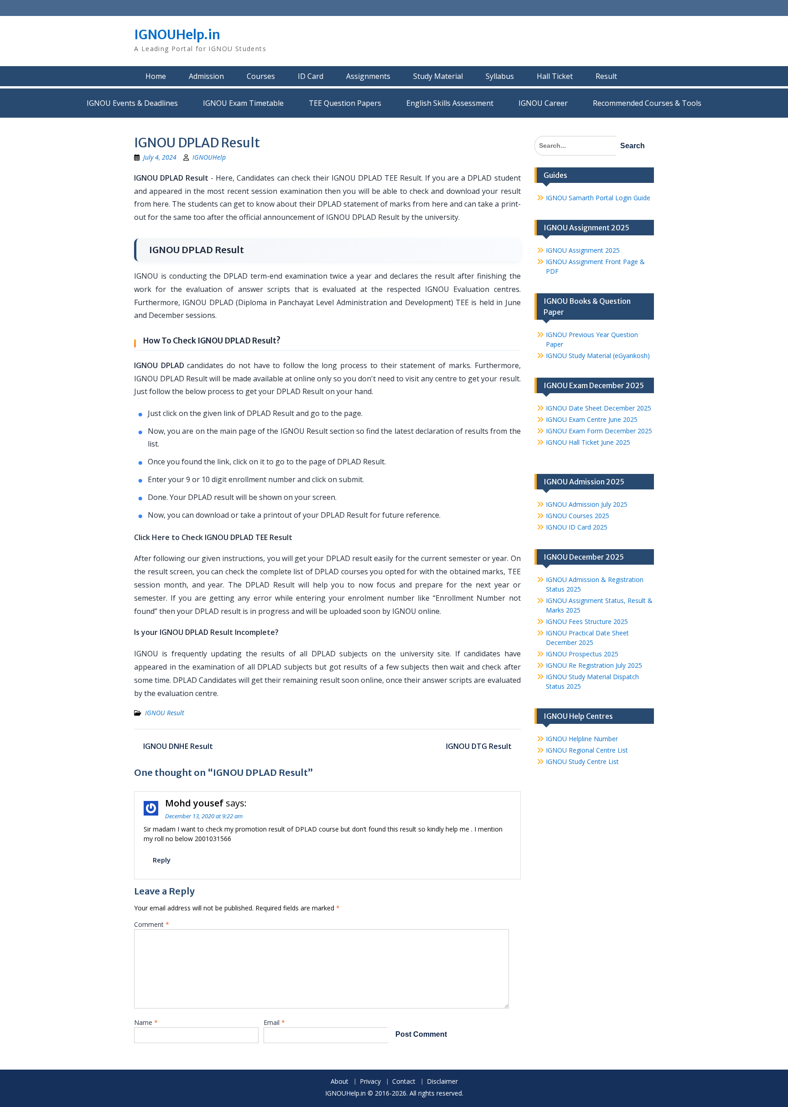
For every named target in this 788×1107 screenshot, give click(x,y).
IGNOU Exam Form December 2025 (599, 430)
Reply (162, 859)
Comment (151, 924)
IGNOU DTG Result (479, 746)
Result (606, 76)
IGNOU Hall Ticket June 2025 (588, 442)
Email (274, 1022)
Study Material (438, 76)
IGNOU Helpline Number (582, 738)
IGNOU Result (164, 712)
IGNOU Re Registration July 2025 (594, 665)
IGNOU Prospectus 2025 (582, 654)
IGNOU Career (543, 103)
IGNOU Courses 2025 (577, 515)
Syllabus (500, 76)
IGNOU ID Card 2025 (576, 527)
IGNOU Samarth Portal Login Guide (598, 197)
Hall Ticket (555, 76)
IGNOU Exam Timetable (243, 103)
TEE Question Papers (345, 103)
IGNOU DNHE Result (178, 746)
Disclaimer (442, 1082)
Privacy (370, 1082)
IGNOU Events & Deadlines (132, 103)
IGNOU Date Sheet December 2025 (598, 408)
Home (155, 76)
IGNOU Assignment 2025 (583, 250)
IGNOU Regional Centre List (587, 750)
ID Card (310, 76)
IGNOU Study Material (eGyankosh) (598, 355)
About (339, 1082)
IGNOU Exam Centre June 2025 (592, 419)
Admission (206, 76)
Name (146, 1022)
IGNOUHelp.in (177, 34)
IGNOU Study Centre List (582, 761)
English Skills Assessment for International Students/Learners (450, 103)
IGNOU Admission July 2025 (586, 504)
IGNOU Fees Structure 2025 (587, 621)
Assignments (368, 76)
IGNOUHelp (209, 157)
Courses (261, 76)
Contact (403, 1082)
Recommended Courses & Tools (647, 103)
